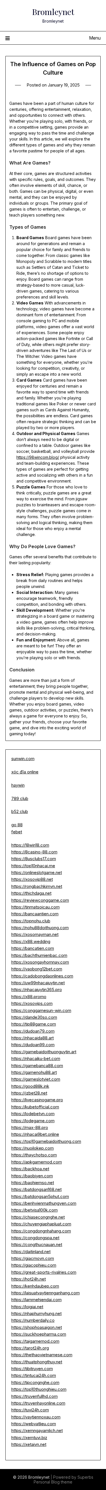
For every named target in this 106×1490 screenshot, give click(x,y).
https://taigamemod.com (35, 1341)
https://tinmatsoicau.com (35, 907)
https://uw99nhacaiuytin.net (38, 982)
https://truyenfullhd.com (34, 1396)
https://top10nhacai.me (33, 865)
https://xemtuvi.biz (29, 1437)
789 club (19, 798)
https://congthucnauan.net (36, 1244)
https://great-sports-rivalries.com (43, 1272)
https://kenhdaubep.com (35, 1286)
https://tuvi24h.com (30, 1410)
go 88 (17, 824)
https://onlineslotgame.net (36, 872)
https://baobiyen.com (32, 1175)
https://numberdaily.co (33, 1320)
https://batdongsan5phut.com (40, 1196)
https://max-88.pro (29, 1127)
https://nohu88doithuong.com (40, 927)
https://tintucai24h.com (33, 1375)
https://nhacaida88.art (32, 1038)
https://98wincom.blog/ (37, 457)
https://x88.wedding (30, 941)
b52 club (19, 811)
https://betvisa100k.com (34, 1210)
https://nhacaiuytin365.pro (36, 989)
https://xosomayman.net (35, 934)
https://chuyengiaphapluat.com (41, 1224)
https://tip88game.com (33, 1024)
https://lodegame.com (33, 1120)
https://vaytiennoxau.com (35, 1417)
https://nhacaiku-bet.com (35, 1058)
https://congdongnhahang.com (41, 1231)
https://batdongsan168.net (36, 1189)
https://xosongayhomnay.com (40, 962)
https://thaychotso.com (34, 1155)
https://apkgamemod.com (36, 1162)
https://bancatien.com (32, 948)
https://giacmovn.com (32, 1258)
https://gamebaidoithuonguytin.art (43, 1051)
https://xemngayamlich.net (37, 1430)
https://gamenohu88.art (34, 1072)
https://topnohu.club (30, 921)
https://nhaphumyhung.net (36, 1313)
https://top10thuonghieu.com (38, 1389)
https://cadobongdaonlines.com (42, 976)
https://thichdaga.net (31, 893)
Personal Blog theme (53, 1482)
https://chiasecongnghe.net (38, 1217)
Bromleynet (53, 11)
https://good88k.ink (30, 1086)
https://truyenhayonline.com (38, 1403)
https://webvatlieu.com (33, 1423)
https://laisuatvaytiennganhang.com (45, 1293)
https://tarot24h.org (30, 1348)
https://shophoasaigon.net (36, 1327)
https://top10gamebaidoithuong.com (46, 1141)
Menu (95, 38)
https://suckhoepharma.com (38, 1334)
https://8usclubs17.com (33, 858)
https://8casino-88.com (34, 852)
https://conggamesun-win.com (41, 1010)
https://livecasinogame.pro (37, 1099)
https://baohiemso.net (32, 1182)
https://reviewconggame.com (40, 900)
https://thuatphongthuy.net (36, 1361)
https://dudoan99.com (33, 1044)
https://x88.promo (28, 996)
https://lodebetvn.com (33, 1113)
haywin (18, 785)
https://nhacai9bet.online (35, 1134)
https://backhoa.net (30, 1168)
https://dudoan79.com (33, 1031)
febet (16, 831)
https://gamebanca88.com (37, 1065)
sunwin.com (22, 758)
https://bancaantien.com (35, 913)
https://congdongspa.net (35, 1237)
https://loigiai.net (27, 1306)
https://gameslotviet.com (35, 1079)
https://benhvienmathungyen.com (43, 1203)
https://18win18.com (30, 845)
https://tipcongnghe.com (35, 1382)
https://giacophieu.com (33, 1265)
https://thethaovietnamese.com (41, 1354)
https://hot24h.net (28, 1279)
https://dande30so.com (34, 1017)
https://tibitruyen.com (32, 1368)
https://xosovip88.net (32, 879)
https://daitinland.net (31, 1251)
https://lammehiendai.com (36, 1299)
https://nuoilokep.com (32, 1148)
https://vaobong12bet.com (36, 969)
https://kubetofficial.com (35, 1107)
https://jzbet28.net (29, 1093)
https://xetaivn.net (28, 1444)
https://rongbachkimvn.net (36, 886)
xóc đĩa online (24, 772)
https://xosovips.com (32, 1003)
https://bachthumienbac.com (39, 955)
